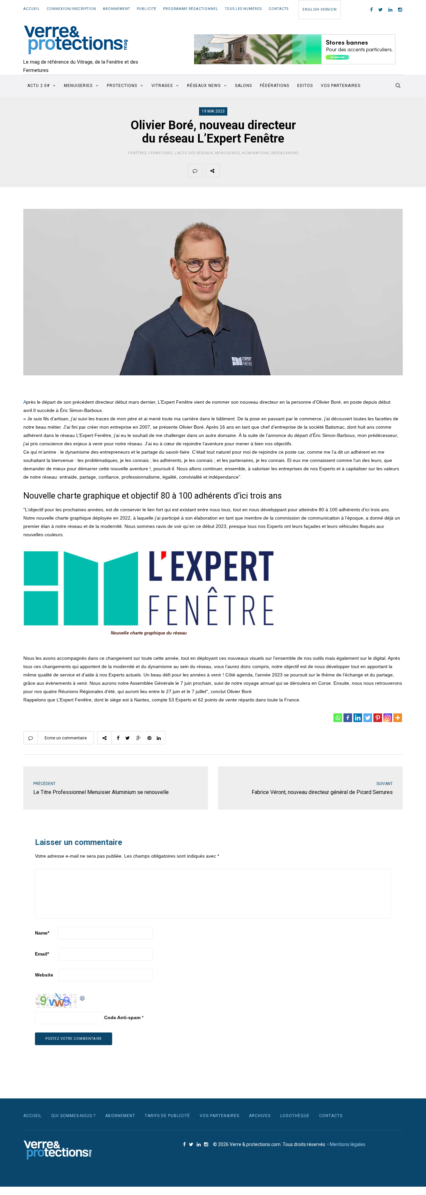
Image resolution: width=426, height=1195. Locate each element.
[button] (295, 49)
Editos (305, 85)
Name (42, 933)
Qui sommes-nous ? (73, 1115)
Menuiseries (78, 85)
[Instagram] (387, 717)
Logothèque (295, 1115)
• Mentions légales (346, 1144)
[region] (295, 49)
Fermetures (160, 153)
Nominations (255, 153)
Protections (122, 85)
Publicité (146, 9)
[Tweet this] (242, 170)
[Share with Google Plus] (258, 170)
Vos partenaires (340, 85)
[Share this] (226, 170)
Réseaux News (204, 85)
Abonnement (116, 9)
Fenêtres (137, 153)
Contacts (279, 9)
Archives (260, 1115)
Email (42, 954)
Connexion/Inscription (71, 9)
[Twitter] (367, 717)
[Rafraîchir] (82, 997)
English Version (320, 9)
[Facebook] (347, 717)
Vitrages (162, 85)
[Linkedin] (357, 717)
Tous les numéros (243, 9)
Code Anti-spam (122, 1017)
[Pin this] (273, 170)
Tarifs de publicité (167, 1115)
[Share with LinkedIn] (289, 170)
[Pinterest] (377, 717)
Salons (243, 85)
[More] (397, 717)
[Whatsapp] (337, 717)
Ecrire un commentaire (66, 738)
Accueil (31, 9)
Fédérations (274, 85)
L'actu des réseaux (193, 153)
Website (44, 975)
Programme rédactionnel (190, 9)
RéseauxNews (285, 153)
